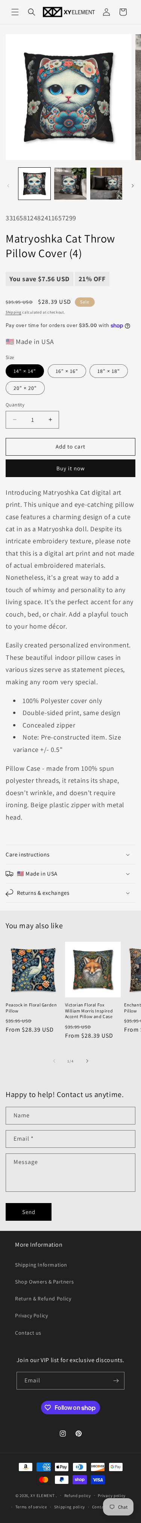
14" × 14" (25, 371)
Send (28, 1211)
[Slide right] (132, 185)
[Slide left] (8, 185)
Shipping (13, 312)
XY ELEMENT (42, 1495)
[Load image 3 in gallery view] (106, 184)
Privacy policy (112, 1495)
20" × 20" (25, 388)
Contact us (28, 1332)
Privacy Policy (31, 1315)
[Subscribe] (116, 1381)
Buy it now (70, 468)
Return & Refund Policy (43, 1298)
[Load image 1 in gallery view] (34, 184)
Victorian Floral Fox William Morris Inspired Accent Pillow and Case (89, 1010)
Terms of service (31, 1506)
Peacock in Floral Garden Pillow (31, 1008)
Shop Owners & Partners (44, 1281)
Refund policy (77, 1495)
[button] (15, 12)
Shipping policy (69, 1506)
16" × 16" (67, 371)
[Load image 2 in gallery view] (70, 184)
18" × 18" (108, 371)
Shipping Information (41, 1264)
